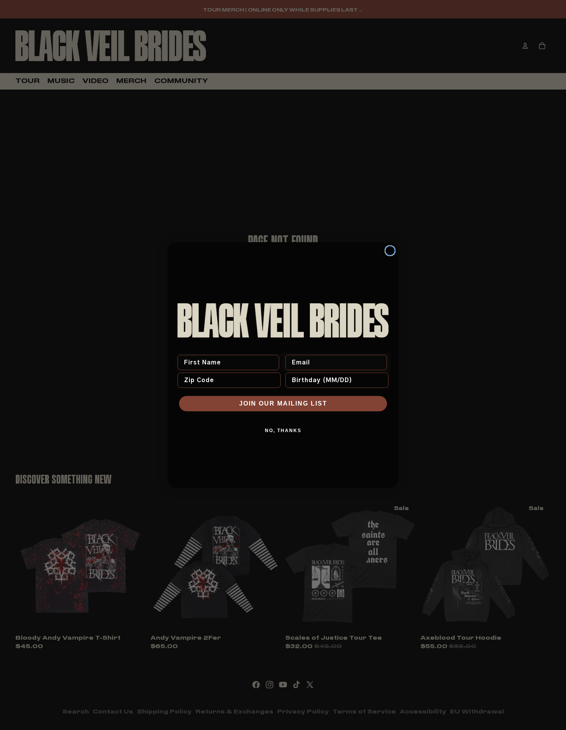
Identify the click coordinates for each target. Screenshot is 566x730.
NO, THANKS (283, 430)
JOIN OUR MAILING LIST (283, 403)
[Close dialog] (390, 250)
